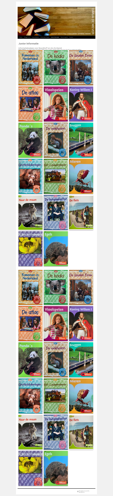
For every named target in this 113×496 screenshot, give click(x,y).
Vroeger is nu (27, 37)
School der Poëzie (44, 37)
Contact (71, 37)
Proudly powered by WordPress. (84, 491)
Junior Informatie (55, 37)
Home (20, 37)
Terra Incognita (64, 37)
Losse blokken (35, 37)
